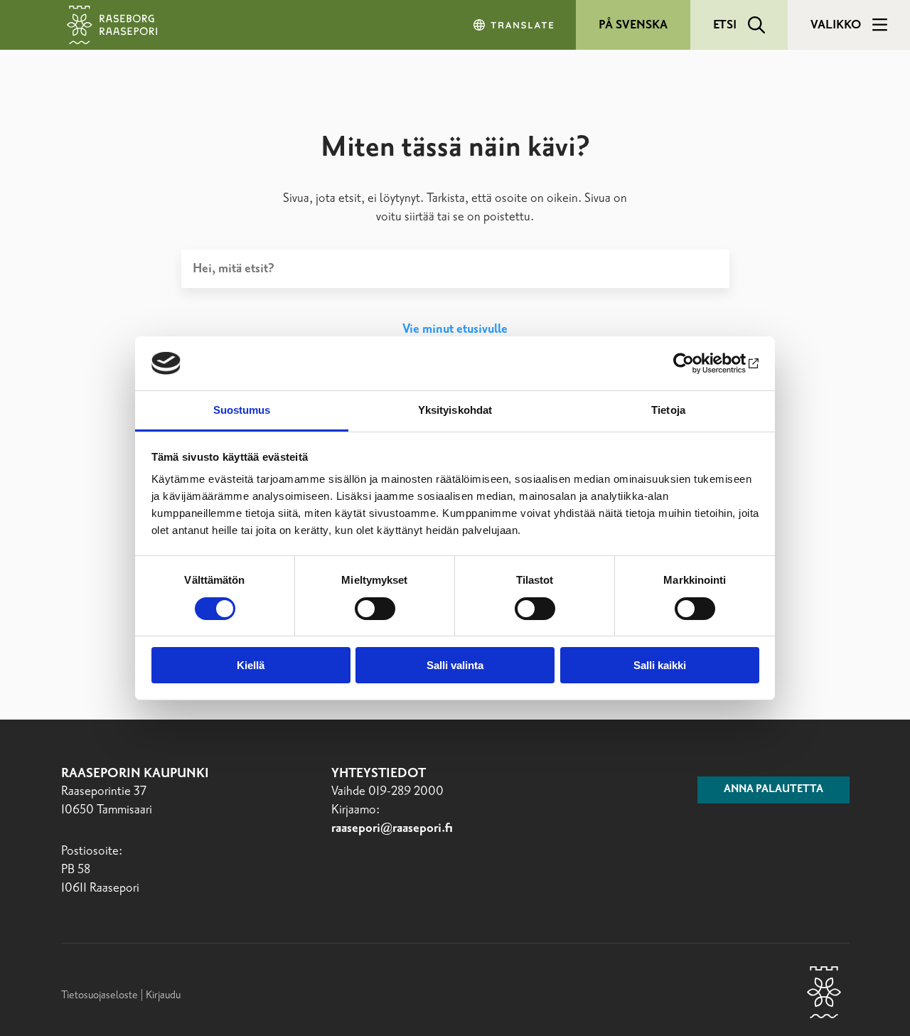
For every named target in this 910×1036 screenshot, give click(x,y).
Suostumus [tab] (242, 410)
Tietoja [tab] (668, 410)
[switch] (375, 608)
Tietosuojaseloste (99, 995)
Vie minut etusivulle (455, 329)
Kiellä (250, 665)
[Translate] (515, 25)
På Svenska (633, 25)
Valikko (835, 25)
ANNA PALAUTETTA (773, 789)
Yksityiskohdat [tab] (455, 410)
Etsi (725, 25)
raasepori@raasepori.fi (392, 828)
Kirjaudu (163, 995)
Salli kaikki (659, 665)
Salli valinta (455, 665)
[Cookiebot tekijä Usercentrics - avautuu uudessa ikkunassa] (697, 363)
